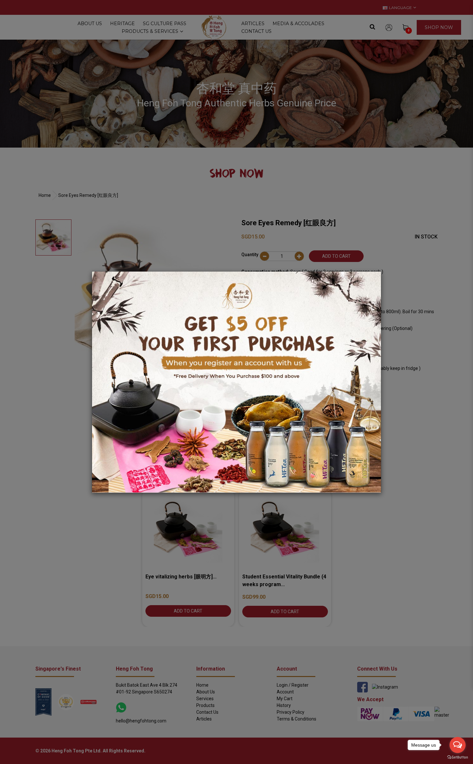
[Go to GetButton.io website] (457, 757)
